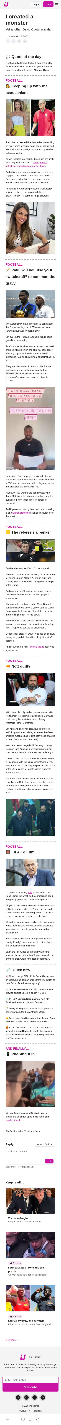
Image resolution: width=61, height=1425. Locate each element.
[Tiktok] (34, 1397)
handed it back (13, 1120)
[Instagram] (42, 1397)
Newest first (42, 1144)
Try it (48, 4)
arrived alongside (21, 512)
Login (36, 4)
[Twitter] (18, 1397)
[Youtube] (26, 1397)
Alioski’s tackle (36, 646)
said (30, 892)
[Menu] (56, 4)
